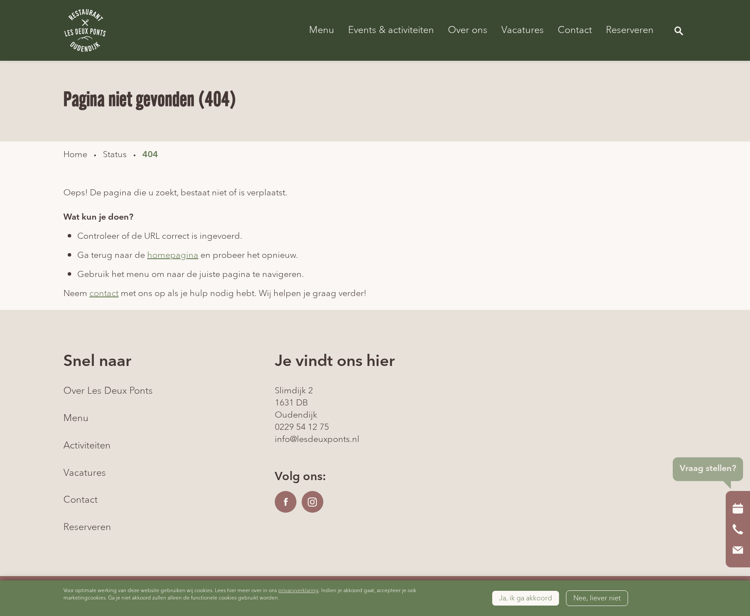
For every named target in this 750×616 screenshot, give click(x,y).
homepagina (172, 255)
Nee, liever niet (597, 598)
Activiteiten (87, 445)
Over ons (467, 30)
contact (103, 293)
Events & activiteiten (391, 30)
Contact (575, 30)
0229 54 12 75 (302, 427)
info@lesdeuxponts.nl (317, 439)
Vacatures (522, 30)
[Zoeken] (679, 30)
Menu (321, 30)
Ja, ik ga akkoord (525, 598)
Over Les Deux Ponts (108, 390)
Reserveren (630, 30)
